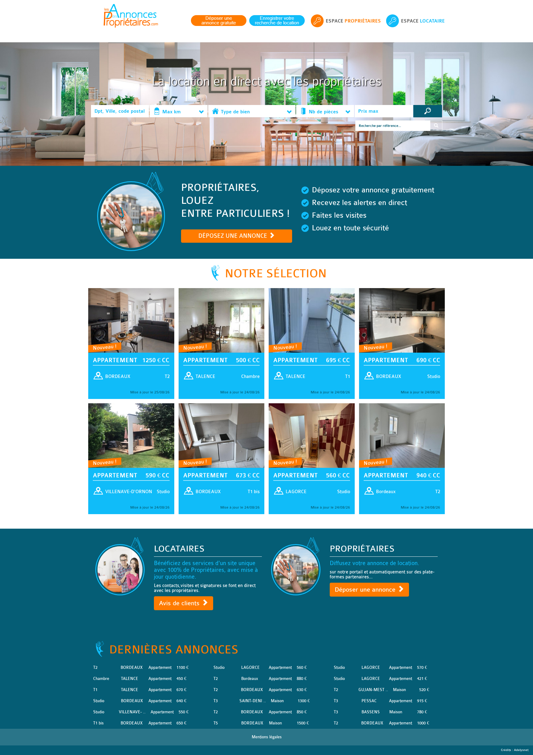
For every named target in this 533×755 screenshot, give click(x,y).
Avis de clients (180, 603)
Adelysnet (521, 750)
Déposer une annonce (366, 589)
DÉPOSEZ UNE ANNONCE (233, 236)
